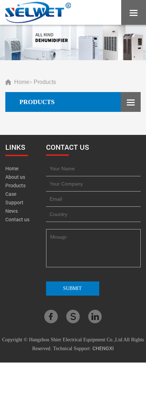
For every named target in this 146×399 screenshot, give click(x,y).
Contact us (17, 219)
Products (45, 82)
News (11, 210)
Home (21, 82)
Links (15, 147)
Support (14, 202)
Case (10, 193)
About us (15, 176)
